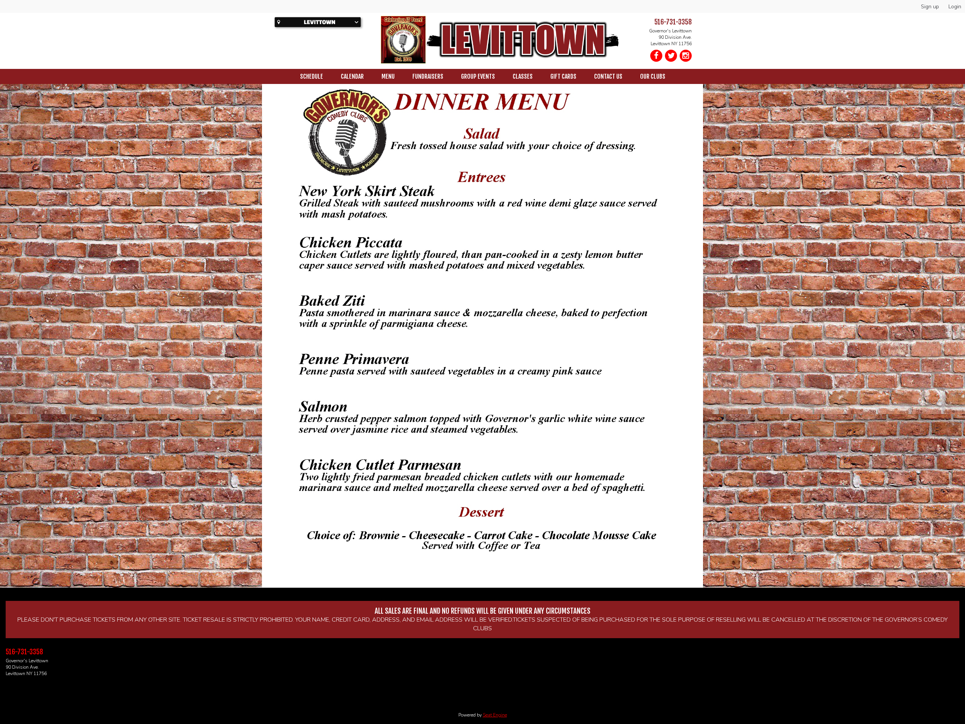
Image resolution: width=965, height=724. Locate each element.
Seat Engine (495, 715)
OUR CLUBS (652, 76)
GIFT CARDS (563, 76)
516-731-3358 (673, 22)
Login (954, 6)
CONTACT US (608, 76)
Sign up (930, 6)
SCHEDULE (311, 76)
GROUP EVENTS (478, 76)
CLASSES (523, 76)
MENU (388, 76)
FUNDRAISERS (427, 76)
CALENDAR (352, 76)
